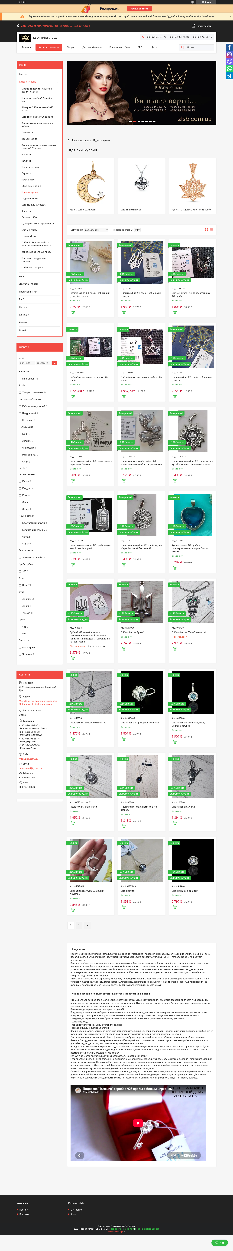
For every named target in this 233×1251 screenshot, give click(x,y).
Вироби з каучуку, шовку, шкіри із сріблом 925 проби (39, 147)
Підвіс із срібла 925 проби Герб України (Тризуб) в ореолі (90, 294)
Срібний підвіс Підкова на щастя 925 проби (89, 379)
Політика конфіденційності (147, 1229)
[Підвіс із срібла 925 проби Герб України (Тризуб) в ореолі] (91, 262)
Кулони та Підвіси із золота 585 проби (191, 209)
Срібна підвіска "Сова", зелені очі (189, 632)
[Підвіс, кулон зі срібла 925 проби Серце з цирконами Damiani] (91, 431)
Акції (21, 276)
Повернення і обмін (120, 47)
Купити (73, 312)
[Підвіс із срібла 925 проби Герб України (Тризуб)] (142, 262)
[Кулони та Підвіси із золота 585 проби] (192, 182)
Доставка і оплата (92, 47)
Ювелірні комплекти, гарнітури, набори (38, 125)
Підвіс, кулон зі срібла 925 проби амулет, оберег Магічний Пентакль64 (142, 547)
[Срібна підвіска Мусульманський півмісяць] (91, 860)
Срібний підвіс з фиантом (185, 891)
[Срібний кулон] (142, 860)
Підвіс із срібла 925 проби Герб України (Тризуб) (141, 294)
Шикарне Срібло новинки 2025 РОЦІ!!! (37, 109)
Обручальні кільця (31, 186)
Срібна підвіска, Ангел (183, 806)
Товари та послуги (81, 140)
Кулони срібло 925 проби (83, 209)
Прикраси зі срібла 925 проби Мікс (37, 100)
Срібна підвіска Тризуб (132, 632)
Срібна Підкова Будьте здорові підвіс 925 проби (191, 294)
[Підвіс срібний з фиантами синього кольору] (142, 776)
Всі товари (76, 1209)
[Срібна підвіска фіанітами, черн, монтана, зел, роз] (193, 692)
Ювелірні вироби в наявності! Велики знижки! (37, 90)
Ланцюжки (27, 132)
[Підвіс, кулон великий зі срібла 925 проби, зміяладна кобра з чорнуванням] (142, 431)
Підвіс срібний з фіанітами (83, 806)
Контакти (24, 314)
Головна (26, 47)
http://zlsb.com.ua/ (28, 759)
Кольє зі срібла (29, 139)
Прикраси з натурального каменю (35, 260)
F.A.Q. (140, 47)
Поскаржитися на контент (122, 1229)
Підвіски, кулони (30, 192)
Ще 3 (24, 468)
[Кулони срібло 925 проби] (90, 182)
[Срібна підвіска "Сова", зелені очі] (193, 602)
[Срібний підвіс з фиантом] (193, 860)
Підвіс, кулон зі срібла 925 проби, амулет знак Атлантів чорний (91, 547)
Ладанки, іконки (30, 198)
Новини (23, 322)
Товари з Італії (29, 236)
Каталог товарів (47, 47)
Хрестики (26, 211)
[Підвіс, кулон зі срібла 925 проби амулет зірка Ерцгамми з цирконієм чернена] (193, 431)
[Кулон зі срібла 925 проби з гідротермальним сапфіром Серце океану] (193, 515)
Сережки (26, 173)
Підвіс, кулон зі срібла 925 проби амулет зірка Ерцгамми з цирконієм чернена (192, 463)
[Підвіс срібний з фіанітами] (91, 776)
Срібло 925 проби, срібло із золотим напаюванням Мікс (36, 244)
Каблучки (27, 161)
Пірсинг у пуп (28, 179)
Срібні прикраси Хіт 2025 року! (37, 117)
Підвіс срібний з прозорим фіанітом (88, 722)
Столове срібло (30, 217)
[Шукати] (183, 47)
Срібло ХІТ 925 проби (32, 267)
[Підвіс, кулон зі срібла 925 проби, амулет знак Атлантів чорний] (91, 515)
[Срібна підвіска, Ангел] (193, 776)
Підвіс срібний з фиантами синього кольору (139, 808)
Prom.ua (131, 1226)
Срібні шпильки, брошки (34, 204)
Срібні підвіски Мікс (131, 209)
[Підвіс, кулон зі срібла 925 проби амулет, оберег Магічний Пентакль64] (142, 515)
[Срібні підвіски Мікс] (141, 182)
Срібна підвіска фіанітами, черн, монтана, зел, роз (188, 724)
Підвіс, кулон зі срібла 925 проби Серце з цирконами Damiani (91, 463)
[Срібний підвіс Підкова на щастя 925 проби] (91, 347)
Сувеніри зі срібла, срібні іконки (38, 223)
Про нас (23, 307)
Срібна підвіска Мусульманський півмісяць (87, 892)
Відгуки (70, 47)
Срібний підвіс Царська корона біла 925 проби (141, 379)
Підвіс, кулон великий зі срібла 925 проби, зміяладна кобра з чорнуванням (141, 463)
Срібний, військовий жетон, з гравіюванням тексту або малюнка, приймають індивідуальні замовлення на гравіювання (90, 637)
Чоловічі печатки (30, 167)
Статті (22, 330)
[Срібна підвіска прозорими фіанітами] (142, 692)
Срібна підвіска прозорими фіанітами (140, 722)
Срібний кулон (128, 891)
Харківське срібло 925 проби (36, 252)
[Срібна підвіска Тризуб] (142, 602)
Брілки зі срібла (30, 230)
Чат (222, 1242)
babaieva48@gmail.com (31, 768)
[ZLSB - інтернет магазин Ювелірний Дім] (25, 38)
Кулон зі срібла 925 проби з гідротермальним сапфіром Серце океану (190, 548)
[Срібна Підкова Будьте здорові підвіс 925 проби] (193, 262)
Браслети (27, 154)
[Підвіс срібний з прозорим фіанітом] (91, 692)
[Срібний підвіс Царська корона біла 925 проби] (142, 347)
